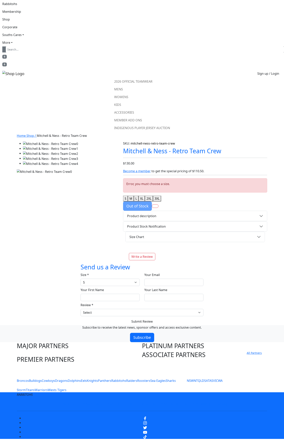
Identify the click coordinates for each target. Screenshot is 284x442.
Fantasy (221, 404)
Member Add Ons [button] (128, 120)
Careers (114, 404)
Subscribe (142, 337)
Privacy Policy (92, 404)
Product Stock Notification (146, 226)
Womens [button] (121, 97)
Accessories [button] (124, 112)
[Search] (5, 49)
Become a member (137, 171)
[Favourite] (155, 206)
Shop (6, 19)
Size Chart (136, 237)
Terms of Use (66, 404)
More (6, 42)
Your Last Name (155, 290)
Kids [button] (117, 105)
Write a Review (142, 256)
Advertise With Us (174, 404)
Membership (11, 11)
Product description (141, 216)
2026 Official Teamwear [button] (133, 81)
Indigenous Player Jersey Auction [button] (142, 128)
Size (85, 275)
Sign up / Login (268, 73)
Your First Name (92, 290)
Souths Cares (12, 35)
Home (21, 136)
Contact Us (147, 404)
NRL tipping (201, 404)
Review (87, 305)
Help (129, 404)
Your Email (152, 275)
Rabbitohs (9, 4)
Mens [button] (118, 89)
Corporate (9, 27)
